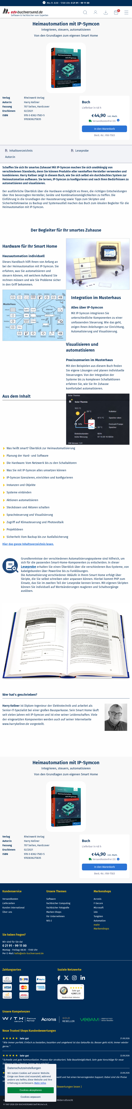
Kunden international (13, 907)
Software (51, 899)
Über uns (7, 912)
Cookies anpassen (31, 1096)
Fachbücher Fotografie (57, 907)
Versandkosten (10, 899)
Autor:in (10, 157)
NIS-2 (49, 920)
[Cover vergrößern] (66, 68)
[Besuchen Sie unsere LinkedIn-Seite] (83, 978)
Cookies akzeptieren (31, 1090)
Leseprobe (82, 150)
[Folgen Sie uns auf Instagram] (75, 978)
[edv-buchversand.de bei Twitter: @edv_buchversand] (66, 978)
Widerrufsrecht (65, 1100)
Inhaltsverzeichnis (21, 150)
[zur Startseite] (24, 10)
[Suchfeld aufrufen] (85, 12)
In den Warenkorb (104, 128)
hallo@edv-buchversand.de (29, 953)
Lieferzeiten (8, 903)
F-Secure (98, 903)
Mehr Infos (40, 1083)
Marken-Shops (53, 912)
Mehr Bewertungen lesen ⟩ (66, 1086)
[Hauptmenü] (126, 12)
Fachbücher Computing (58, 903)
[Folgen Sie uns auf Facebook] (59, 978)
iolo (96, 912)
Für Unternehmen (55, 916)
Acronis (97, 899)
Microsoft (99, 907)
